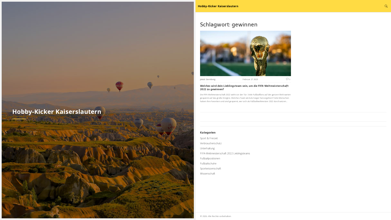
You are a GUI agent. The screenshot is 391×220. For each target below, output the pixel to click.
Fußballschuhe (208, 163)
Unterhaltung (207, 148)
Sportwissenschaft (210, 168)
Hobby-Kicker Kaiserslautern (218, 6)
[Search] (386, 6)
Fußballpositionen (210, 158)
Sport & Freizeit (209, 138)
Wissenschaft (207, 173)
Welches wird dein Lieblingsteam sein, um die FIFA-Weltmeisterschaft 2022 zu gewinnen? (244, 87)
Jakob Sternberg (207, 79)
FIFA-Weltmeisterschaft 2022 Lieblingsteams (225, 153)
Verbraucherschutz (211, 143)
